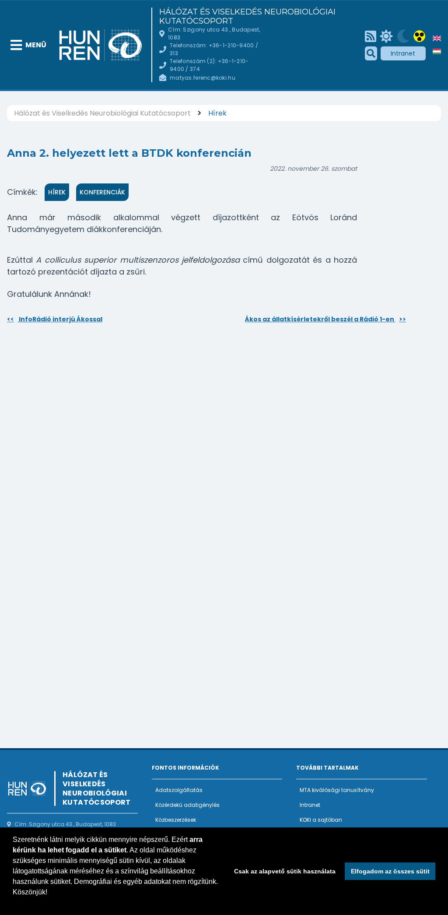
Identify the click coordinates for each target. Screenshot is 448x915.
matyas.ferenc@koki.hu (202, 77)
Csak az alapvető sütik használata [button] (285, 871)
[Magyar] (437, 52)
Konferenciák (102, 192)
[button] (14, 903)
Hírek (217, 113)
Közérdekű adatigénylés (187, 805)
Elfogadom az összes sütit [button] (390, 871)
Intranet (403, 53)
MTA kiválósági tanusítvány (337, 790)
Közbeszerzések (175, 820)
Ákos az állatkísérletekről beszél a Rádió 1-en (325, 319)
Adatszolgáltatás (179, 790)
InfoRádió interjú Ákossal (54, 319)
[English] (437, 38)
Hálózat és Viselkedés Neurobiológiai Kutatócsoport (247, 16)
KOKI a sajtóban (321, 820)
